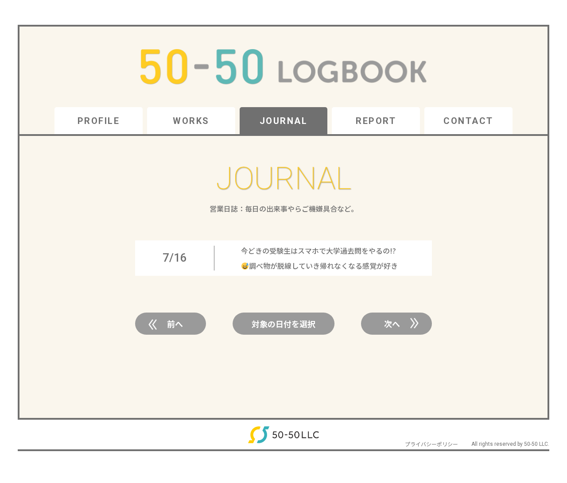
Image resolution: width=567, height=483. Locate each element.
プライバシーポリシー (431, 444)
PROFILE (99, 121)
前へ (175, 323)
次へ (392, 323)
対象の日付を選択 (283, 323)
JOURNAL (284, 121)
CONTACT (468, 121)
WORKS (191, 121)
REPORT (376, 121)
